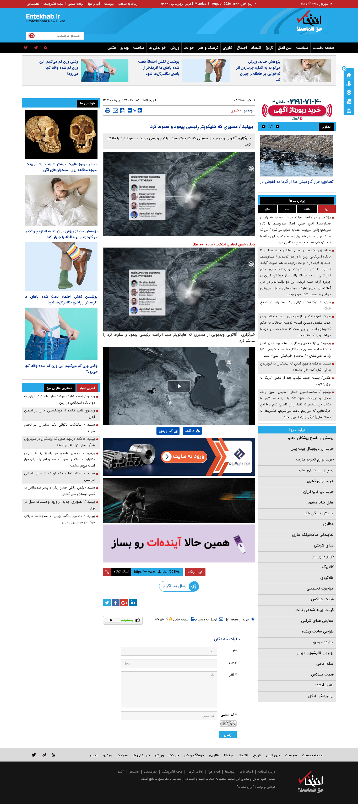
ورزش (174, 48)
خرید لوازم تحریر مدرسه (314, 459)
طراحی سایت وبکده (318, 631)
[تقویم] (349, 101)
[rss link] (53, 755)
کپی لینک (195, 572)
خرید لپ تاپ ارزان (318, 492)
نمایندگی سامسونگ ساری (313, 535)
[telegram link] (44, 755)
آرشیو (121, 771)
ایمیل (233, 662)
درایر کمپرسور (323, 556)
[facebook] (116, 602)
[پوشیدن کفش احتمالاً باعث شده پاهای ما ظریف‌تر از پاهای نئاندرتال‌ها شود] (61, 266)
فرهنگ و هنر (208, 48)
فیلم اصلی (183, 444)
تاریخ (269, 48)
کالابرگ (328, 567)
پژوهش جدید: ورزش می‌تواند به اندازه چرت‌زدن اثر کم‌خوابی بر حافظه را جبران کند (258, 71)
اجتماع (242, 48)
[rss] (45, 47)
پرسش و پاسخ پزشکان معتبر (311, 438)
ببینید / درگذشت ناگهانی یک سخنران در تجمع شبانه (295, 305)
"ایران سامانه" (245, 786)
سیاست (302, 48)
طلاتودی (327, 578)
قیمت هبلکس (322, 599)
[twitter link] (34, 755)
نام (235, 650)
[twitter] (26, 47)
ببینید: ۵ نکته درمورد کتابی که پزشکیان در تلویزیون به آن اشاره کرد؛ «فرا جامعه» (295, 367)
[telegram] (36, 47)
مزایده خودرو (323, 642)
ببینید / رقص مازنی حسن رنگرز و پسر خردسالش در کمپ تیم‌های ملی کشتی (59, 491)
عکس (111, 48)
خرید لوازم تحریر (320, 481)
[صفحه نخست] (349, 74)
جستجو (134, 771)
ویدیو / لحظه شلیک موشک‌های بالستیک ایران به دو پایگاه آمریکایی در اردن (59, 399)
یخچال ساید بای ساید (316, 470)
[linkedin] (133, 602)
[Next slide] (263, 126)
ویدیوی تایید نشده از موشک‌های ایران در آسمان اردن (59, 414)
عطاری (328, 524)
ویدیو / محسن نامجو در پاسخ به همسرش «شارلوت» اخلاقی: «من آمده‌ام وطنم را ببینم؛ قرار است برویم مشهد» (59, 459)
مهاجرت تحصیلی (320, 588)
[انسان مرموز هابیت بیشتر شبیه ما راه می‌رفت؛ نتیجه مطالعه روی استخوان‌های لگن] (61, 134)
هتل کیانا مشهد (321, 502)
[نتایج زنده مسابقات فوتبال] (349, 110)
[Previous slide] (277, 126)
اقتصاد (256, 48)
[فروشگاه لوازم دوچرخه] (179, 500)
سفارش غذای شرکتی (317, 621)
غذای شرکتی (324, 545)
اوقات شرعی (76, 3)
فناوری (227, 48)
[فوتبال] (349, 92)
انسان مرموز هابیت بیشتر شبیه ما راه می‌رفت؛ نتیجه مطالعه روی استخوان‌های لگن (61, 167)
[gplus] (124, 602)
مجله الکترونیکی (172, 771)
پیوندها (109, 3)
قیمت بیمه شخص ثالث (314, 610)
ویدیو (124, 48)
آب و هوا (94, 3)
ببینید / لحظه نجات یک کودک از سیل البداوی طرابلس (59, 477)
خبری (234, 110)
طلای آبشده (324, 685)
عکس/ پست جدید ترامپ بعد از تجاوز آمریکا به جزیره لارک (295, 381)
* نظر (233, 674)
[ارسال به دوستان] (115, 110)
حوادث (189, 48)
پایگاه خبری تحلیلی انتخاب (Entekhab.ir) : (223, 244)
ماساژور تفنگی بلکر (319, 513)
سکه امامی (325, 664)
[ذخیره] (122, 110)
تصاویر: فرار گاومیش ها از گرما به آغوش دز (297, 181)
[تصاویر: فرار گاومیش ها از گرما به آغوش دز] (296, 155)
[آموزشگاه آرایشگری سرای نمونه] (179, 543)
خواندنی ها (157, 48)
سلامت (138, 48)
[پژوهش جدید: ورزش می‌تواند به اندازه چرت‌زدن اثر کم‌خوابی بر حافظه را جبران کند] (61, 200)
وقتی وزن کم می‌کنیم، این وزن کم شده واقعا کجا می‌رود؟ (58, 68)
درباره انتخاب (266, 771)
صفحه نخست (323, 48)
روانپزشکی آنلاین (320, 696)
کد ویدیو (166, 431)
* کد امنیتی (229, 714)
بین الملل (285, 48)
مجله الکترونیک (53, 3)
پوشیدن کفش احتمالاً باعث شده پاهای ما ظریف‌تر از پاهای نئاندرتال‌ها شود (158, 68)
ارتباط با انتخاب (128, 3)
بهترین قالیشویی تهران (315, 653)
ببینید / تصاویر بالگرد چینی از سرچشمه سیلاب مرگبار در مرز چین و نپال (59, 519)
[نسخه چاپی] (107, 110)
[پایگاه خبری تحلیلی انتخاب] (313, 24)
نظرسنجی (33, 3)
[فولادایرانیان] (179, 456)
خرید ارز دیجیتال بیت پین (312, 449)
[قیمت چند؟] (349, 83)
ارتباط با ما (246, 771)
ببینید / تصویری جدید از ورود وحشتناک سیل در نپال (59, 505)
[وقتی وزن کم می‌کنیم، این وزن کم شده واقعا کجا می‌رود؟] (61, 334)
